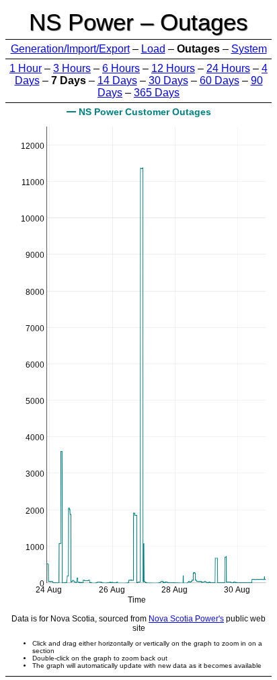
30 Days (168, 80)
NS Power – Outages (138, 22)
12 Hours (173, 68)
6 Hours (121, 68)
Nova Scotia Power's (186, 618)
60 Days (219, 80)
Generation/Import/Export (70, 49)
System (249, 49)
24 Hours (228, 68)
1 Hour (25, 68)
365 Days (157, 92)
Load (153, 49)
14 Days (117, 80)
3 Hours (72, 68)
